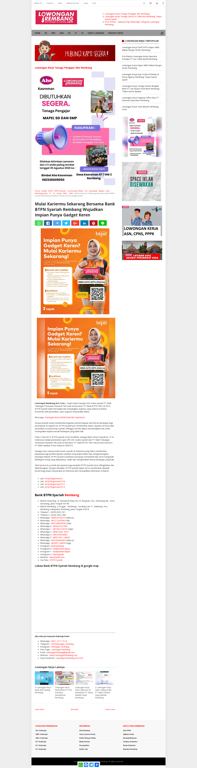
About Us (38, 3)
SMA (62, 33)
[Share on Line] (103, 223)
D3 (69, 33)
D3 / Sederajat (41, 742)
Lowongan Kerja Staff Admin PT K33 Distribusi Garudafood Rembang (63, 692)
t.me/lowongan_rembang (62, 643)
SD (46, 33)
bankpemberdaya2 (61, 548)
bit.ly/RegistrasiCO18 (55, 481)
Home (37, 33)
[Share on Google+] (75, 223)
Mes (108, 191)
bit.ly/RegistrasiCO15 (55, 484)
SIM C (65, 193)
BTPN (50, 191)
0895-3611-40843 (61, 537)
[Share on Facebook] (48, 223)
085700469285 (58, 540)
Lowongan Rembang (60, 649)
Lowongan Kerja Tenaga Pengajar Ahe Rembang (127, 13)
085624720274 (58, 517)
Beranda (74, 709)
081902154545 (60, 529)
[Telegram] (57, 223)
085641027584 (60, 526)
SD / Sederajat (41, 730)
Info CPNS (127, 730)
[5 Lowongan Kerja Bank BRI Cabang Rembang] (44, 678)
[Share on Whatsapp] (39, 223)
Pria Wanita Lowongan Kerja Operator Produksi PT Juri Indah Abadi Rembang (139, 57)
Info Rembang (84, 730)
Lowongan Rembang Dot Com (69, 658)
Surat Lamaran (96, 33)
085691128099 (58, 543)
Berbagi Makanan (130, 738)
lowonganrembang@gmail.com (61, 652)
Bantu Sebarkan (129, 745)
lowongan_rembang (60, 646)
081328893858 (58, 523)
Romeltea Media (39, 766)
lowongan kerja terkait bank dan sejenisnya (65, 417)
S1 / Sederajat (41, 745)
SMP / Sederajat (42, 734)
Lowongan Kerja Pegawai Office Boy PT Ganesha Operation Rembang (140, 99)
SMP (53, 33)
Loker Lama (110, 709)
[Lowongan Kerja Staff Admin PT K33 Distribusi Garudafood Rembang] (64, 678)
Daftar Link (83, 749)
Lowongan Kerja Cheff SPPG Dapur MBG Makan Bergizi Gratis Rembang (140, 48)
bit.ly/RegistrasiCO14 (55, 487)
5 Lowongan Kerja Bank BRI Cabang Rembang (43, 690)
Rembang (72, 495)
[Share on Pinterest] (94, 223)
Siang (59, 193)
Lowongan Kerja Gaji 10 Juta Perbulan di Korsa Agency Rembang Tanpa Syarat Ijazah (140, 77)
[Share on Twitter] (66, 223)
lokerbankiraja (57, 545)
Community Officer (75, 191)
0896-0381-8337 (61, 531)
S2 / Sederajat (41, 749)
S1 (76, 33)
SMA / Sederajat (42, 738)
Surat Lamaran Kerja (87, 734)
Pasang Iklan (84, 745)
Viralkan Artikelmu (130, 742)
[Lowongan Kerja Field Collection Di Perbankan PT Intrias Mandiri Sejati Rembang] (84, 678)
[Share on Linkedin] (84, 223)
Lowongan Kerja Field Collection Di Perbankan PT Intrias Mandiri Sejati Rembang (84, 692)
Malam (102, 191)
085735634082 (60, 534)
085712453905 (58, 520)
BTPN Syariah (60, 191)
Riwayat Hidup (115, 33)
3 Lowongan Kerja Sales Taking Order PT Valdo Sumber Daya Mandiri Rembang (103, 692)
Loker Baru (39, 709)
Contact (50, 3)
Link (94, 3)
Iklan (60, 3)
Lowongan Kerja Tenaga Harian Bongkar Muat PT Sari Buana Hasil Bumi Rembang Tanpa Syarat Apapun (140, 89)
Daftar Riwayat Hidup (87, 738)
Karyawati (93, 191)
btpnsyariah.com (57, 557)
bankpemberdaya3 (61, 551)
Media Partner (73, 3)
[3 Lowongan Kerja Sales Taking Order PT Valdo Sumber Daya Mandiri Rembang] (104, 678)
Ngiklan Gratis (128, 734)
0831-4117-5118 (59, 641)
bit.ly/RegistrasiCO (53, 478)
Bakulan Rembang (130, 749)
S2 (82, 33)
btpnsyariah (58, 554)
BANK (44, 191)
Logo (86, 3)
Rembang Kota (41, 193)
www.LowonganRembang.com (63, 655)
